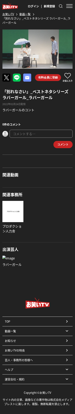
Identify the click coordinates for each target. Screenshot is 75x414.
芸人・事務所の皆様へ (19, 360)
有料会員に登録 (48, 77)
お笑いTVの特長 (15, 350)
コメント (63, 144)
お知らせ (10, 341)
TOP (7, 321)
